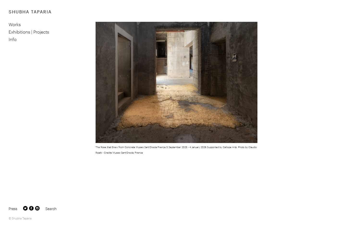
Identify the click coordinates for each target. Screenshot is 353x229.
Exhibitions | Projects (29, 31)
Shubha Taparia (30, 11)
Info (13, 39)
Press (13, 208)
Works (15, 24)
